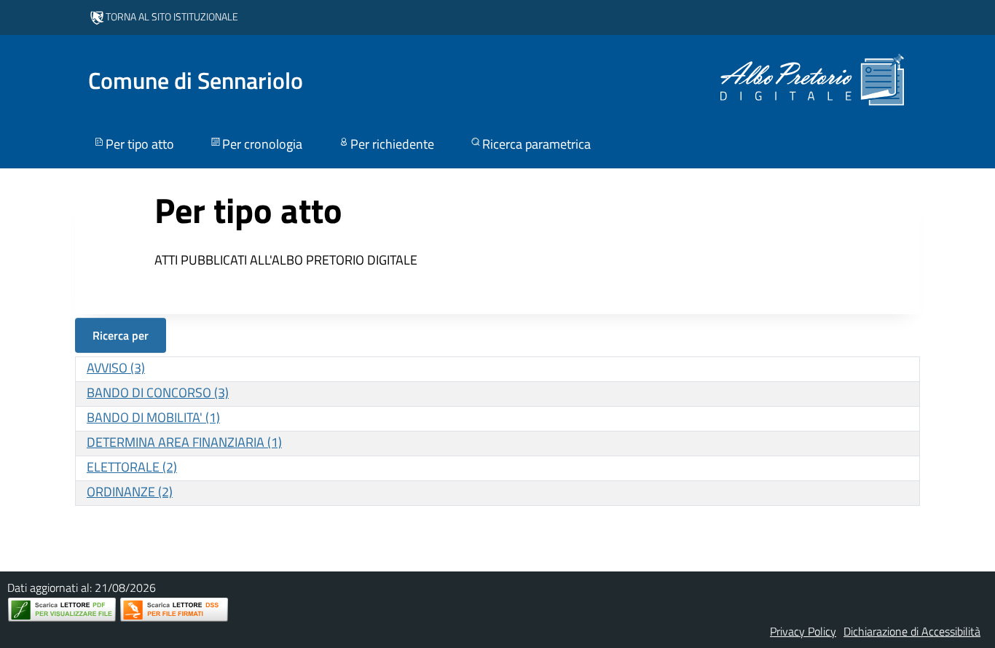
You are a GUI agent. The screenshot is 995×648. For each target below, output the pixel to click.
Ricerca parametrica (536, 144)
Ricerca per (121, 335)
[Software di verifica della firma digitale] (174, 609)
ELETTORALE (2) (132, 467)
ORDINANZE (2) (130, 491)
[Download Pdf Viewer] (62, 609)
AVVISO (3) (116, 368)
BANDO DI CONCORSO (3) (158, 392)
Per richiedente (392, 144)
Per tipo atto (140, 144)
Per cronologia (262, 144)
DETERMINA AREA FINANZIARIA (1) (184, 442)
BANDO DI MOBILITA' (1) (153, 417)
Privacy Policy (803, 631)
